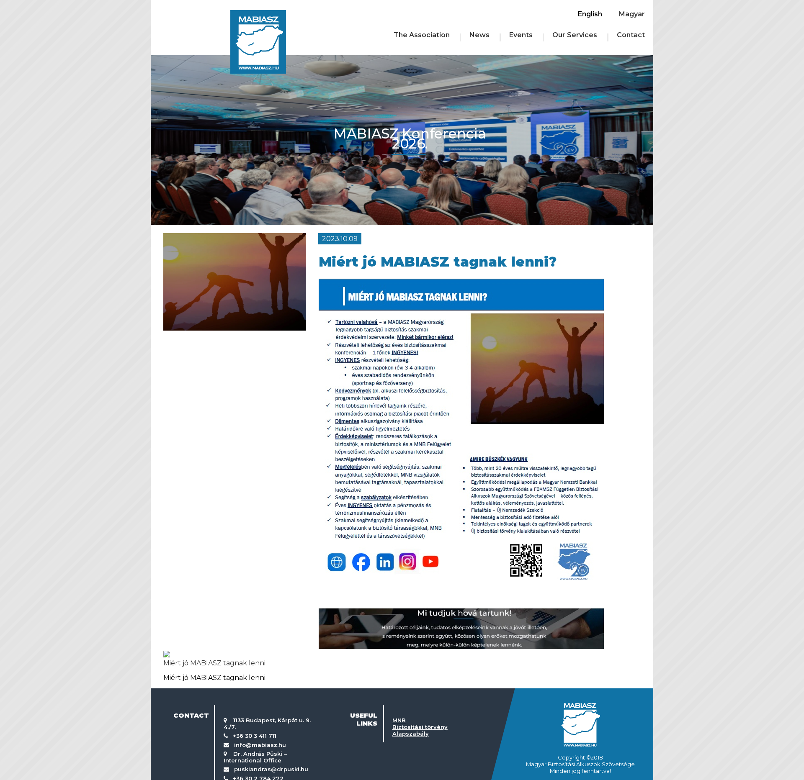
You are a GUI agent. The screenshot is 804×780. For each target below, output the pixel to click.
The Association (422, 35)
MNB (399, 720)
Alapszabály (410, 733)
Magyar (632, 14)
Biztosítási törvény (420, 727)
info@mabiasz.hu (260, 745)
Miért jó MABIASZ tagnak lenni (214, 663)
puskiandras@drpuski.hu (271, 769)
